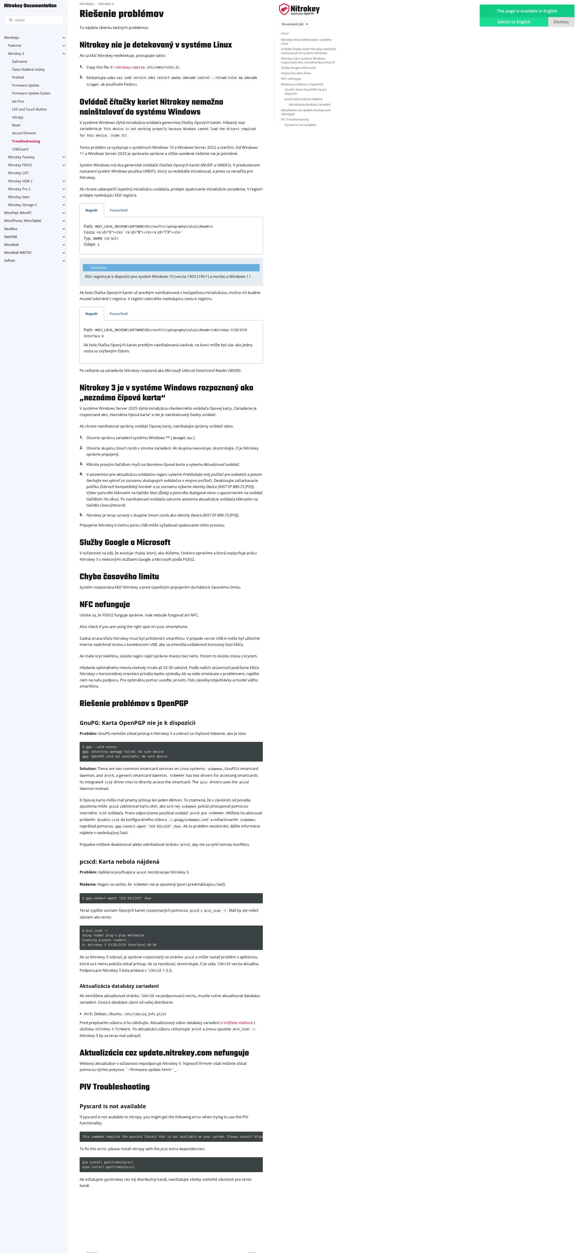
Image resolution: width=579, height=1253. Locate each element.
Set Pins (18, 101)
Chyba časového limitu (296, 73)
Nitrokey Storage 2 (22, 204)
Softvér (9, 260)
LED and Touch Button (29, 109)
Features (14, 45)
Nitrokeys (11, 37)
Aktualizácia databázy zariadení (310, 104)
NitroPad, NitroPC (18, 213)
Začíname (19, 61)
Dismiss (561, 21)
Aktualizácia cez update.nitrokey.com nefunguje (306, 112)
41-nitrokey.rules (125, 67)
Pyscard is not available (300, 125)
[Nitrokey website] (299, 9)
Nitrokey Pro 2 (19, 189)
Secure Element (24, 133)
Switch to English (513, 21)
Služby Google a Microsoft (298, 68)
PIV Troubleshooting (294, 119)
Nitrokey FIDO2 (20, 165)
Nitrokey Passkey (21, 157)
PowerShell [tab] (119, 210)
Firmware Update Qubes (31, 93)
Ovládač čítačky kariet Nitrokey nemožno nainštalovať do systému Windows (308, 51)
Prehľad (18, 77)
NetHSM (10, 236)
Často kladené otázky (28, 69)
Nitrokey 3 (16, 53)
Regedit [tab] (91, 210)
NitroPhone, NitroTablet (22, 221)
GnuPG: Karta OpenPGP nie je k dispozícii (306, 91)
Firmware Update (25, 85)
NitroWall (11, 244)
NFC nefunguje (291, 79)
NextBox (10, 228)
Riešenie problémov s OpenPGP (302, 84)
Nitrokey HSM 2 (20, 181)
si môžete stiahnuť (236, 1022)
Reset (16, 125)
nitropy (17, 117)
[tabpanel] (171, 235)
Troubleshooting (26, 141)
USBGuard (20, 149)
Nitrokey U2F (18, 173)
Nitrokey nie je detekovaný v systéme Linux (306, 42)
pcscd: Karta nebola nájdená (304, 99)
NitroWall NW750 (17, 252)
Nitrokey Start (18, 197)
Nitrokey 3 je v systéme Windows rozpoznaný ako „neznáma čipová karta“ (308, 60)
